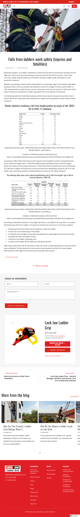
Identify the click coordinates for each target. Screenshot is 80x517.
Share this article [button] (12, 257)
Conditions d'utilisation (66, 485)
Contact (49, 478)
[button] (14, 6)
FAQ (31, 484)
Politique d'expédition (67, 475)
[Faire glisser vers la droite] (44, 453)
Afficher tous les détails (53, 356)
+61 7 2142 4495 (10, 477)
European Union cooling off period (68, 490)
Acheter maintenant (57, 350)
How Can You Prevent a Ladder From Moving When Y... (17, 428)
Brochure (33, 504)
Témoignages (51, 474)
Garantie (33, 500)
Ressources (34, 492)
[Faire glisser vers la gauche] (36, 453)
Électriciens (34, 496)
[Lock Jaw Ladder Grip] (15, 469)
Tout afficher (74, 396)
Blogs (32, 488)
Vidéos (32, 481)
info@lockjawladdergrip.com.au (15, 474)
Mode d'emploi (35, 477)
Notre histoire (51, 470)
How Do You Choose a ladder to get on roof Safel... (56, 428)
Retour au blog (41, 266)
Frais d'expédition (59, 336)
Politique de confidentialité (67, 480)
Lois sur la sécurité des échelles (34, 471)
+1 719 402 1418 (10, 480)
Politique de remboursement (68, 470)
